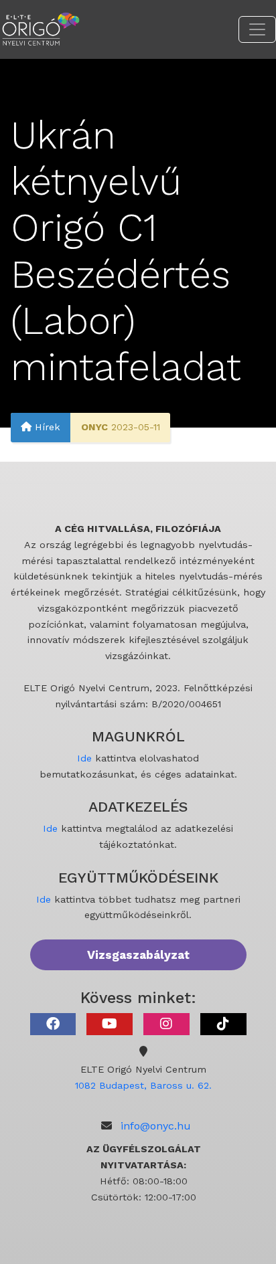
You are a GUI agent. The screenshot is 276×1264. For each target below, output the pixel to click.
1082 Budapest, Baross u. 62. (143, 1085)
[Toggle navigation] (257, 29)
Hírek (45, 427)
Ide (84, 758)
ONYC (94, 427)
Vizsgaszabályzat (138, 955)
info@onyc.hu (156, 1125)
